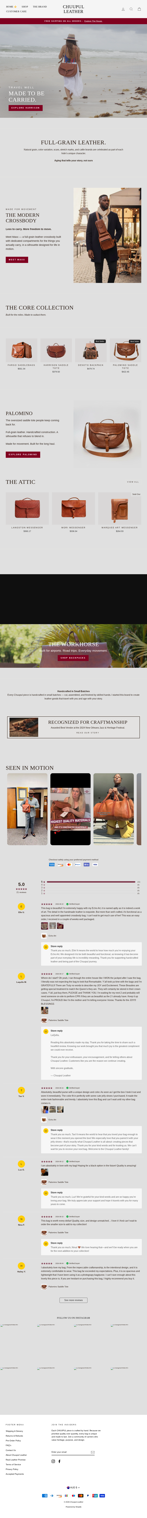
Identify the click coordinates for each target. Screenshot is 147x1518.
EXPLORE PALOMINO (23, 454)
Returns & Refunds (14, 1436)
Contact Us (11, 1450)
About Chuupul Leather (16, 1455)
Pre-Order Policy (13, 1441)
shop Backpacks (73, 658)
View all (133, 482)
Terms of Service (13, 1464)
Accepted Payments (15, 1474)
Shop (25, 6)
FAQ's (8, 1445)
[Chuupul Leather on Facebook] (59, 1461)
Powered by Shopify (73, 1507)
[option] (73, 21)
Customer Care (16, 11)
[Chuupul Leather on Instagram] (53, 1461)
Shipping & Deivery (14, 1431)
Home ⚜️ (11, 6)
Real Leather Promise (16, 1460)
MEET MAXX (17, 260)
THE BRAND (40, 6)
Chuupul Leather (73, 9)
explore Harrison (25, 108)
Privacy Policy (12, 1469)
